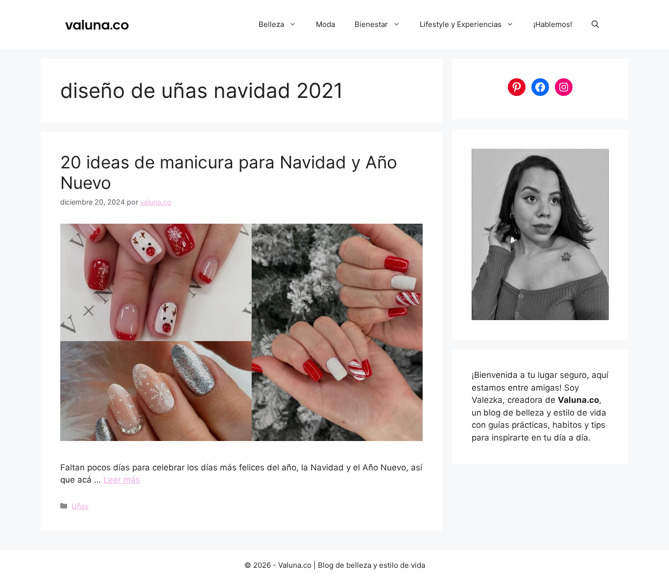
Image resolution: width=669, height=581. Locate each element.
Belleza (271, 24)
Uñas (80, 506)
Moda (325, 24)
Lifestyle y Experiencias (461, 24)
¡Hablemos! (552, 24)
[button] (595, 24)
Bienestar (371, 24)
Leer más (121, 480)
